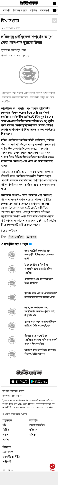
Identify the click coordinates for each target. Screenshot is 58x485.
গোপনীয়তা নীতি (11, 457)
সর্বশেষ (6, 10)
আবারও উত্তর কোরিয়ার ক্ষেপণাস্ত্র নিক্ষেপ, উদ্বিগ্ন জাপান (40, 351)
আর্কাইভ (33, 420)
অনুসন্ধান (7, 420)
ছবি (4, 425)
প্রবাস (5, 435)
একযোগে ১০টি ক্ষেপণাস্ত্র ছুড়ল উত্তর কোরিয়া (38, 281)
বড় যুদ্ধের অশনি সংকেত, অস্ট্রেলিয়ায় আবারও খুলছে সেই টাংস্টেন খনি (39, 311)
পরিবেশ (33, 430)
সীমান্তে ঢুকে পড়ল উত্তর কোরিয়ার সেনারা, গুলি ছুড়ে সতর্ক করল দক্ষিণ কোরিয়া (40, 339)
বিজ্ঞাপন (7, 447)
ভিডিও (6, 430)
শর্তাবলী (7, 461)
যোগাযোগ (8, 452)
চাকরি (6, 439)
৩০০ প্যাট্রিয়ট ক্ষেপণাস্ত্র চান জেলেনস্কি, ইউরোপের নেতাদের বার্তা (39, 254)
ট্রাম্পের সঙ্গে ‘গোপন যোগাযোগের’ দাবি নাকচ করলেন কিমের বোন (40, 295)
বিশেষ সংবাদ (20, 10)
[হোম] (2, 28)
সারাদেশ (44, 10)
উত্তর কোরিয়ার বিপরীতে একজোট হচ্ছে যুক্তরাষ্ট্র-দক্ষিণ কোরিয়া (38, 268)
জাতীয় (33, 10)
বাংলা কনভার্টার (37, 425)
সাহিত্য (32, 435)
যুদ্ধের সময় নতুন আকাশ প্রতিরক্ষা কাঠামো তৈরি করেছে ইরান (40, 323)
